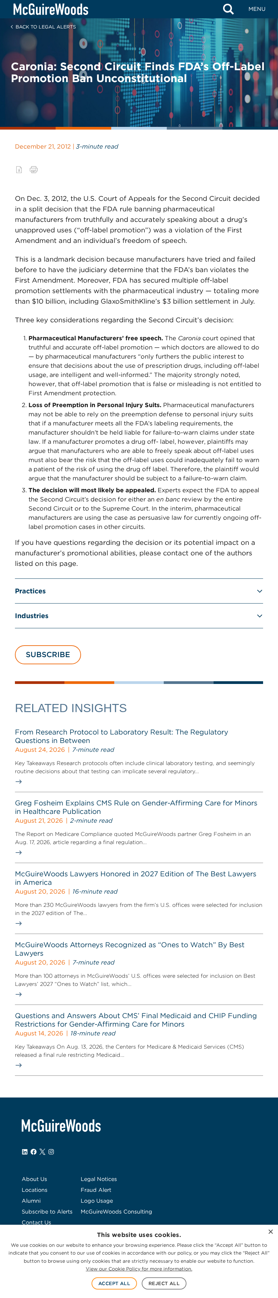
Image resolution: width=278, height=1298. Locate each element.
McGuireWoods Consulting (116, 1211)
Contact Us (36, 1222)
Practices (30, 591)
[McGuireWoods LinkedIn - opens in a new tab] (25, 1152)
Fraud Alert (96, 1190)
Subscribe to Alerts (47, 1211)
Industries (31, 616)
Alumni (31, 1201)
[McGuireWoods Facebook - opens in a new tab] (34, 1152)
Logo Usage (97, 1201)
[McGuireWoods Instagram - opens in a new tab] (51, 1152)
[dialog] (139, 1261)
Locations (34, 1190)
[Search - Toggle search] (228, 9)
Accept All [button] (114, 1283)
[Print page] (33, 169)
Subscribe (48, 654)
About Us (34, 1179)
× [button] (270, 1232)
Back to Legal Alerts (46, 27)
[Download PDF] (19, 169)
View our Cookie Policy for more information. (139, 1269)
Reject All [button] (164, 1283)
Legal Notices (99, 1179)
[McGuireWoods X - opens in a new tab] (42, 1152)
